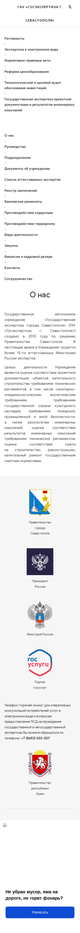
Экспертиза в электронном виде (31, 49)
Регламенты (14, 39)
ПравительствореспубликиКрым (40, 788)
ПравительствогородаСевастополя (40, 527)
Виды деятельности (21, 235)
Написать (40, 912)
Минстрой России (40, 634)
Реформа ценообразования (26, 72)
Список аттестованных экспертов (32, 180)
